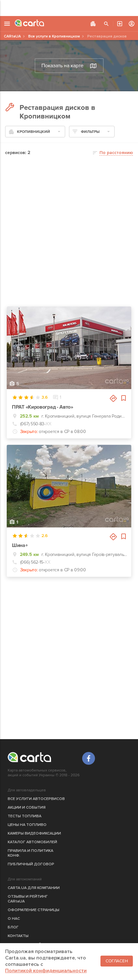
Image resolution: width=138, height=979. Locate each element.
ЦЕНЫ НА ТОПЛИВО (27, 824)
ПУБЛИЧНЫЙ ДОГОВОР (31, 864)
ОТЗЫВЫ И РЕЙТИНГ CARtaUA (28, 899)
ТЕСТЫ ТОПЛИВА (24, 816)
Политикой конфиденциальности (46, 970)
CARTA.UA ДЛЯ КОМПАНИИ (34, 887)
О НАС (14, 918)
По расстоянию (116, 152)
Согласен (117, 961)
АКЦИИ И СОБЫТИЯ (27, 807)
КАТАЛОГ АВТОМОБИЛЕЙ (32, 842)
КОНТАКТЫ (18, 936)
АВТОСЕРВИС (119, 23)
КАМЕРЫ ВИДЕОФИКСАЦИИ (34, 833)
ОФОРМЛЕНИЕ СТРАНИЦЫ (33, 910)
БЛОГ (13, 927)
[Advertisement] (69, 8)
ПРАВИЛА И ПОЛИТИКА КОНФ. (30, 853)
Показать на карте (62, 65)
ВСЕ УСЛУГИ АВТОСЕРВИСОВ (36, 798)
